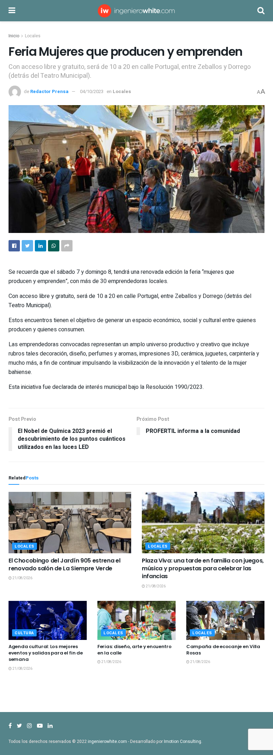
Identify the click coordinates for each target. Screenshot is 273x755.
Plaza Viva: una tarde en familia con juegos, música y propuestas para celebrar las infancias (203, 568)
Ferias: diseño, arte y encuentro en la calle (134, 649)
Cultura (24, 633)
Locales (33, 36)
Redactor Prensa (49, 91)
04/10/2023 (91, 91)
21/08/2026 (22, 578)
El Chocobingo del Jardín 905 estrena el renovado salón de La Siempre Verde (65, 564)
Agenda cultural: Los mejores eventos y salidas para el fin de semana (46, 653)
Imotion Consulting (182, 741)
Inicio (14, 36)
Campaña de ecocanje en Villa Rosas (223, 649)
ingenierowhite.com (107, 741)
